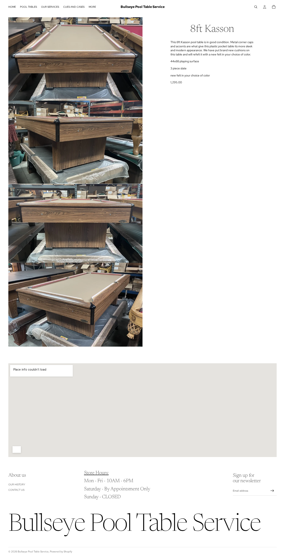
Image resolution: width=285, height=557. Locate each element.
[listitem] (92, 6)
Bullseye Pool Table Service (33, 551)
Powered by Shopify (61, 551)
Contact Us (16, 490)
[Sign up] (272, 490)
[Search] (255, 6)
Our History (16, 484)
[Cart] (273, 6)
